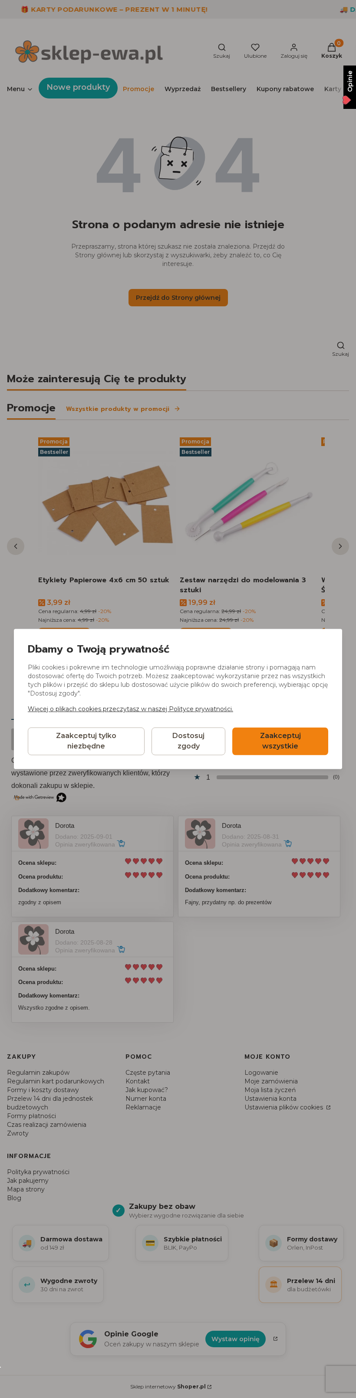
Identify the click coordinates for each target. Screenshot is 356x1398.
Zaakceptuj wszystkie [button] (280, 741)
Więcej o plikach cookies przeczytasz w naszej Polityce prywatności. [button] (130, 709)
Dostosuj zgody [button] (188, 741)
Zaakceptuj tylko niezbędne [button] (86, 741)
